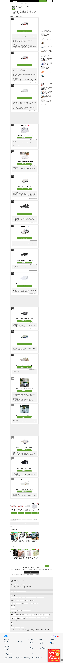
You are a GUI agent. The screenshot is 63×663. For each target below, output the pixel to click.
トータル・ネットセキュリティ (9, 652)
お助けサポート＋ (7, 649)
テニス (26, 600)
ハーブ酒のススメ (29, 630)
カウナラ (42, 629)
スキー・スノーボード (18, 603)
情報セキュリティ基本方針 (16, 658)
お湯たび (23, 629)
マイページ (52, 641)
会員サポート (53, 643)
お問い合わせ (6, 657)
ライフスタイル (29, 610)
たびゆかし (48, 629)
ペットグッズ (23, 618)
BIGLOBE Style (42, 647)
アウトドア (37, 603)
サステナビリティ (42, 643)
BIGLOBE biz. (31, 641)
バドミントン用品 (48, 614)
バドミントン (29, 600)
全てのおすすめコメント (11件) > (33, 293)
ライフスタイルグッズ (18, 618)
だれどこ (18, 629)
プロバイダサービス (32, 644)
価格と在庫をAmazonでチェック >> (33, 369)
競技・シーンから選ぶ (44, 106)
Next (38, 505)
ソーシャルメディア (43, 648)
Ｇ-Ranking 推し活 (34, 630)
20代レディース (35, 519)
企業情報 (40, 639)
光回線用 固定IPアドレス (33, 646)
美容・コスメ (18, 610)
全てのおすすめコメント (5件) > (33, 270)
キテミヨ (32, 629)
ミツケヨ (45, 629)
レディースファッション (18, 519)
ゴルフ (12, 600)
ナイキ (31, 519)
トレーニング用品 (13, 614)
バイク (25, 603)
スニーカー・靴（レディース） (25, 519)
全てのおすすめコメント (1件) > (33, 198)
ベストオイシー (35, 629)
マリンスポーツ (13, 603)
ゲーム (25, 610)
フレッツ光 (31, 643)
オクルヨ (20, 629)
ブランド (41, 642)
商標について (22, 658)
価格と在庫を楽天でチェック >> (33, 139)
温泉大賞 (20, 642)
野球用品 (30, 614)
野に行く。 (39, 629)
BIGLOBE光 (6, 642)
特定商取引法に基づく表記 (7, 658)
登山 (31, 603)
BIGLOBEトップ (27, 658)
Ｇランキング (14, 629)
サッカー (18, 600)
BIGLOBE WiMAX (7, 646)
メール (52, 642)
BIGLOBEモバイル (7, 645)
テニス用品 (43, 614)
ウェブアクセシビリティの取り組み (18, 657)
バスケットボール (22, 600)
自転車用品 (18, 614)
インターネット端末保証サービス (9, 650)
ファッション (12, 519)
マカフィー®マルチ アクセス (33, 651)
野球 (15, 600)
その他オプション (7, 654)
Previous (10, 505)
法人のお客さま (30, 639)
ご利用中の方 (52, 639)
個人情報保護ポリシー (27, 657)
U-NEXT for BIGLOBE (8, 653)
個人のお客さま (6, 639)
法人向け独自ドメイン (33, 653)
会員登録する (31, 572)
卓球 (32, 600)
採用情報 (41, 646)
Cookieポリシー (40, 657)
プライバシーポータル (34, 657)
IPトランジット (32, 649)
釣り (33, 603)
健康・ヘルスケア (13, 610)
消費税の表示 (10, 657)
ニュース (41, 644)
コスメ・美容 (13, 618)
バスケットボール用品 (38, 614)
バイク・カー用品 (22, 614)
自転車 (23, 603)
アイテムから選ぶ (43, 108)
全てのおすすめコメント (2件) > (33, 110)
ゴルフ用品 (26, 614)
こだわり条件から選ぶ (44, 110)
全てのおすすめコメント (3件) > (33, 82)
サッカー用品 (33, 614)
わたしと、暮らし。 (27, 629)
